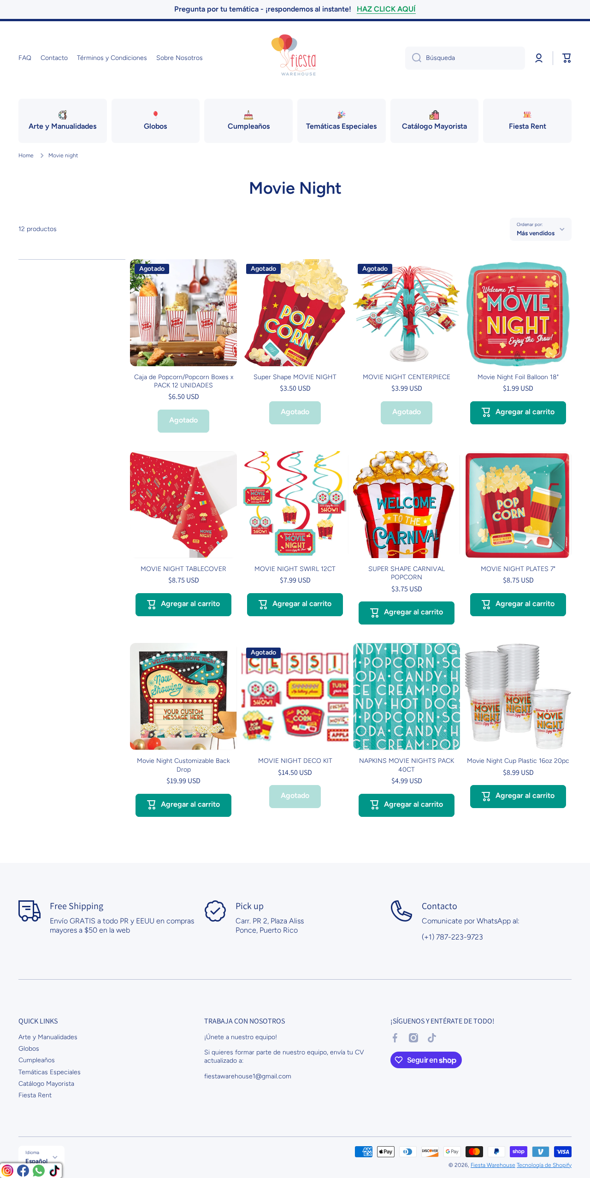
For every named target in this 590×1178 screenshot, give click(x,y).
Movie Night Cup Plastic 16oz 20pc (518, 761)
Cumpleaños (36, 1060)
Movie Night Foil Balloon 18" (518, 377)
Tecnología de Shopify (544, 1165)
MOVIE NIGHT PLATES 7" (518, 569)
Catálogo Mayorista (46, 1084)
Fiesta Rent (35, 1095)
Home (26, 155)
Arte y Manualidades (47, 1037)
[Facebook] (23, 1170)
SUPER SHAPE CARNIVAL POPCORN (406, 573)
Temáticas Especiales (49, 1072)
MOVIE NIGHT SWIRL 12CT (295, 569)
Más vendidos (536, 233)
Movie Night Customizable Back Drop (183, 765)
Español (36, 1161)
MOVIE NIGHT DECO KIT (295, 761)
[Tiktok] (54, 1170)
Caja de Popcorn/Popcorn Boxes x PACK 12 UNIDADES (183, 381)
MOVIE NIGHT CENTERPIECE (406, 377)
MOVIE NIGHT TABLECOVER (183, 569)
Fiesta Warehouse (493, 1165)
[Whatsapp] (38, 1170)
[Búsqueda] (413, 58)
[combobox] (465, 58)
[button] (567, 58)
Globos (28, 1049)
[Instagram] (7, 1170)
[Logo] (295, 58)
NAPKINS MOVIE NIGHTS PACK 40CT (406, 765)
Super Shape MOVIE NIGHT (295, 377)
